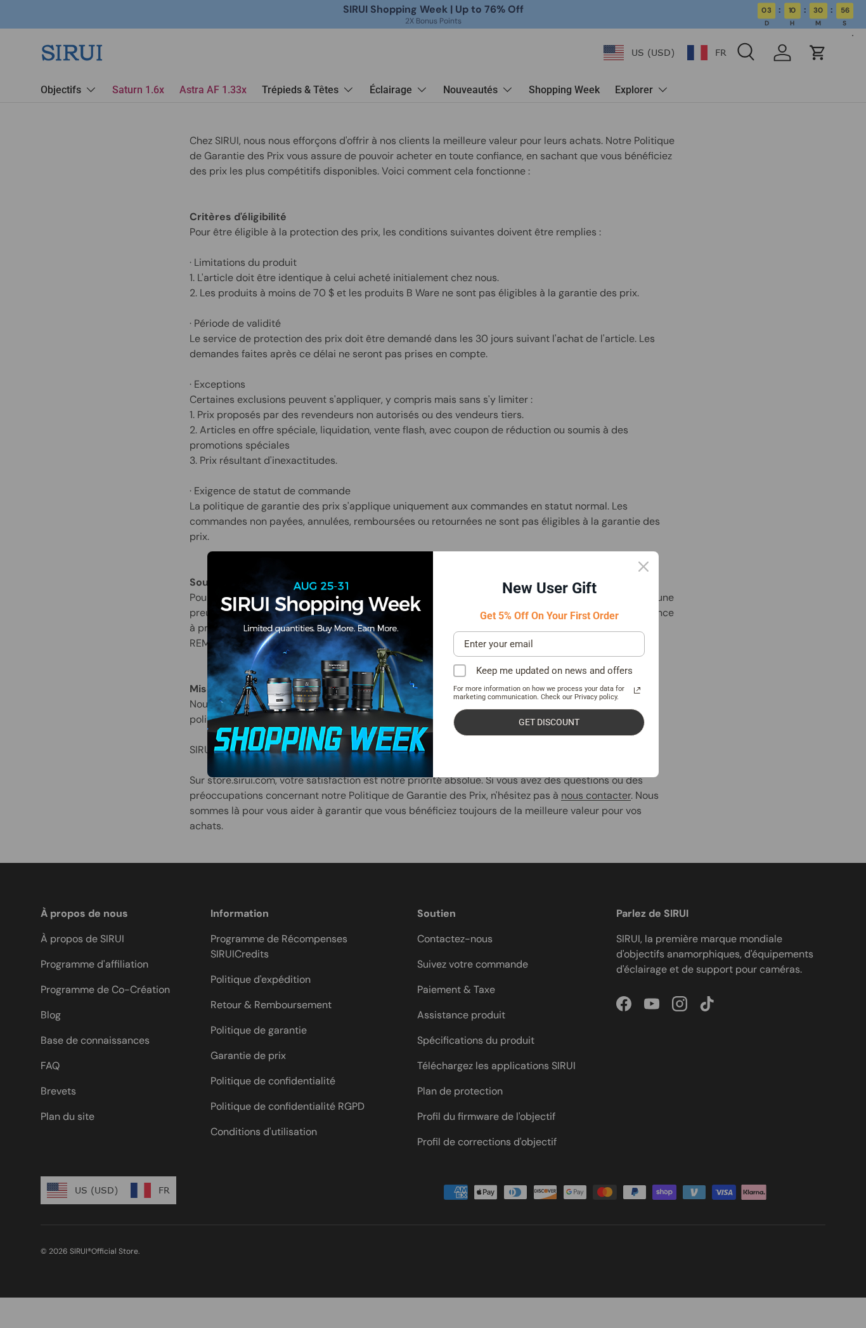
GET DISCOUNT (549, 722)
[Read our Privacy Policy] (637, 690)
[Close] (643, 566)
